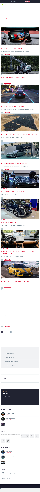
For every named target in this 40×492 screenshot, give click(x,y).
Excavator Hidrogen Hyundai (9, 353)
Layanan (4, 378)
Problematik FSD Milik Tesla (9, 357)
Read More (7, 54)
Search (38, 340)
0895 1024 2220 (7, 478)
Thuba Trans (23, 486)
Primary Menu (38, 4)
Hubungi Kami (27, 1)
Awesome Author (6, 402)
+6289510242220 (13, 1)
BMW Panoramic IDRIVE (9, 349)
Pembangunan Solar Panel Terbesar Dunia (11, 361)
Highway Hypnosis (8, 451)
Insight (7, 45)
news (7, 74)
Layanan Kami (5, 381)
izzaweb (3, 45)
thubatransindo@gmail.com (9, 480)
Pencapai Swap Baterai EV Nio (10, 365)
